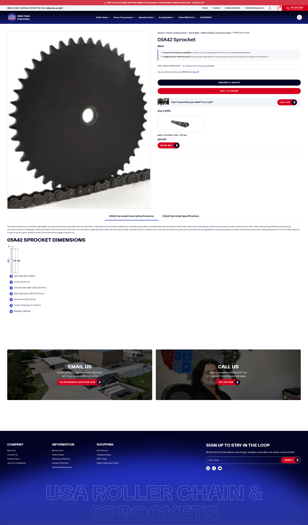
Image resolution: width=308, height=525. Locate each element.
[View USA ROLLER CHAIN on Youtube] (220, 468)
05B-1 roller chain (256, 226)
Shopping (105, 445)
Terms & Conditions (16, 463)
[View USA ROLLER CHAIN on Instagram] (208, 468)
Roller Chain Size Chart (107, 463)
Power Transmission (176, 32)
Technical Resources (62, 467)
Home (161, 32)
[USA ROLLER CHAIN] (18, 17)
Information (63, 445)
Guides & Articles (60, 463)
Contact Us (12, 454)
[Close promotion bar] (304, 2)
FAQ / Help (102, 458)
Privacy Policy (13, 458)
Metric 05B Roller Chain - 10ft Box (172, 135)
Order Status (58, 454)
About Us (11, 450)
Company (15, 445)
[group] (154, 2)
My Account (57, 450)
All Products (102, 450)
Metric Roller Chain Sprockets (216, 32)
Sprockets (194, 32)
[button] (299, 17)
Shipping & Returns (61, 458)
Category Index (104, 454)
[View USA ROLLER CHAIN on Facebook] (214, 468)
